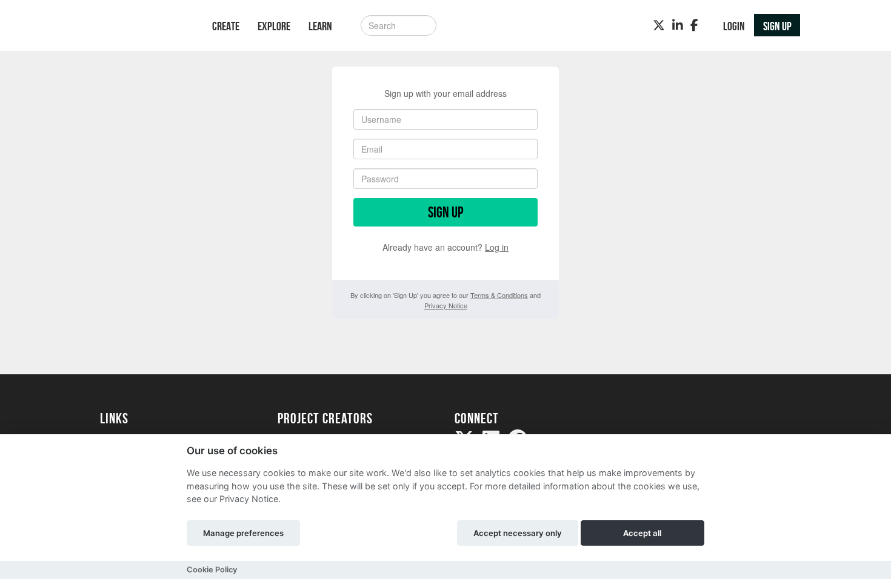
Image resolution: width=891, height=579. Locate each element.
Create (225, 26)
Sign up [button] (777, 26)
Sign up (445, 212)
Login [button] (734, 26)
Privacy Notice (445, 305)
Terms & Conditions (499, 295)
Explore (274, 26)
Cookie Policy (212, 569)
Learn (320, 26)
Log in (497, 247)
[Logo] (140, 27)
